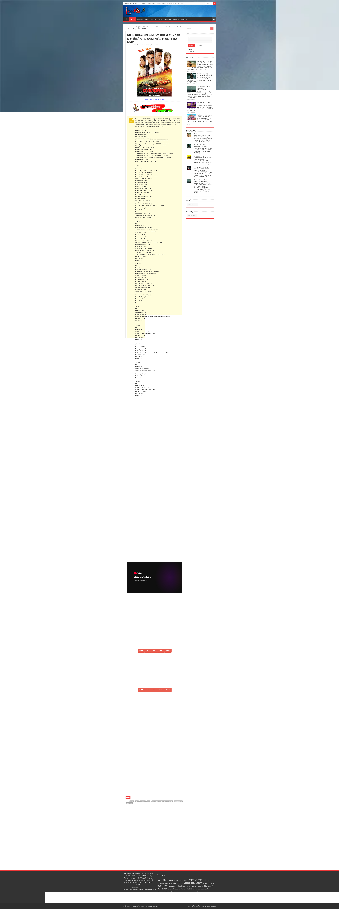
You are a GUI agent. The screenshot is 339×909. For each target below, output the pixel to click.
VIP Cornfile (149, 45)
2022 (158, 883)
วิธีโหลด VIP (151, 3)
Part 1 (141, 650)
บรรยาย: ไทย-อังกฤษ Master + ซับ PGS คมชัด (182, 889)
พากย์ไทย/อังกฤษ (199, 892)
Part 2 (148, 650)
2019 (204, 880)
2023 (161, 883)
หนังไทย (160, 19)
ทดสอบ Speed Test (174, 3)
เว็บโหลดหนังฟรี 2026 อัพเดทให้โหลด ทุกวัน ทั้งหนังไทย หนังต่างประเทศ (141, 906)
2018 (200, 880)
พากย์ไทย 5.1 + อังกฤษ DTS (169, 895)
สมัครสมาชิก (183, 3)
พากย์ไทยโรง (188, 898)
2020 (208, 880)
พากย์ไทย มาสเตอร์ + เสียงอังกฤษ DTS (175, 898)
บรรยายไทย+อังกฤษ (183, 892)
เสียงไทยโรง (129, 803)
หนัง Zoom (140, 19)
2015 (186, 880)
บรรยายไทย (206, 889)
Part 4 (161, 650)
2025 (169, 883)
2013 (180, 880)
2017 (137, 801)
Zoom (209, 886)
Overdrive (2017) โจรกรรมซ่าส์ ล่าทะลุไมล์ (162, 801)
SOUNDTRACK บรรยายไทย (167, 886)
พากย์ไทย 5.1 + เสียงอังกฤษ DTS (190, 895)
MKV (148, 801)
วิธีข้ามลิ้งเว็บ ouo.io (161, 3)
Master (147, 19)
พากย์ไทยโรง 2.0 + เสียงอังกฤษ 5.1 (200, 898)
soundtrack (167, 19)
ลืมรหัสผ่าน (191, 51)
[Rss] (202, 3)
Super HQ (202, 886)
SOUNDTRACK (208, 883)
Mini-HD (132, 19)
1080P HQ (172, 880)
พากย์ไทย (191, 892)
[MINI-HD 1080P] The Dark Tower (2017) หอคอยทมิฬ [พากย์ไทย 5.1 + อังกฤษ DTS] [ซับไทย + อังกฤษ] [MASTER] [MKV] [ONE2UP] (171, 812)
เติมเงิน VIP (176, 19)
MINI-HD (142, 801)
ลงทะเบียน (190, 49)
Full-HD (153, 19)
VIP (144, 45)
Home (126, 19)
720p (158, 880)
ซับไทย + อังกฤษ (178, 801)
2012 (177, 880)
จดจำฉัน (200, 45)
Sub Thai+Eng (193, 886)
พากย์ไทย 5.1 (208, 892)
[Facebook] (203, 3)
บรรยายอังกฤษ (199, 889)
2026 (172, 883)
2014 (183, 880)
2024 (165, 883)
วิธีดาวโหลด (142, 3)
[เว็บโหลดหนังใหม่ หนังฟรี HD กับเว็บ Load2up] (136, 10)
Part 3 (154, 650)
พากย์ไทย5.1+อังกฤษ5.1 (204, 895)
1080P (131, 801)
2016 (191, 880)
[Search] (214, 3)
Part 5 (168, 650)
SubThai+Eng (183, 886)
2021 (211, 880)
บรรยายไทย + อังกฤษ (167, 892)
